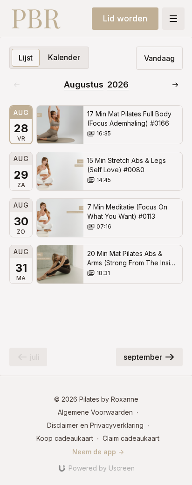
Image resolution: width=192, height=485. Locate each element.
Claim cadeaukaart (131, 438)
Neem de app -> (98, 452)
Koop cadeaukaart (64, 438)
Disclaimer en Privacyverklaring (95, 425)
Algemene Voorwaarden (95, 412)
